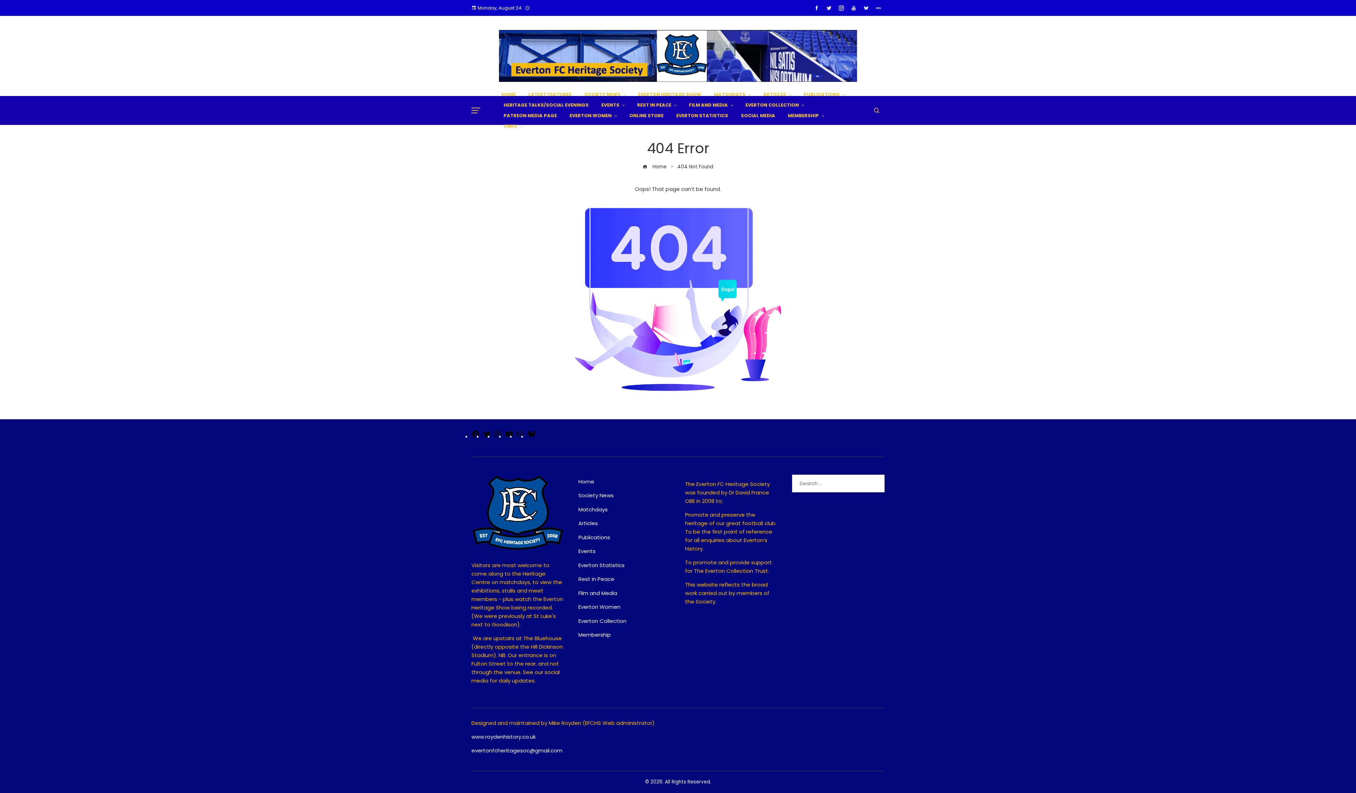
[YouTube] (509, 436)
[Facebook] (475, 436)
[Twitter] (487, 436)
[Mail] (520, 436)
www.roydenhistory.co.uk (503, 736)
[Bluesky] (531, 436)
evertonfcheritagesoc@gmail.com (517, 750)
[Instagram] (498, 436)
